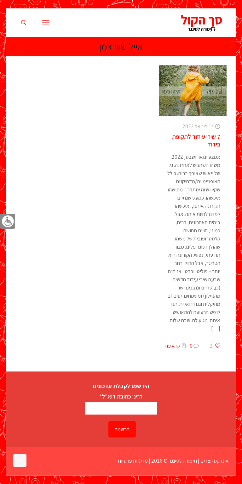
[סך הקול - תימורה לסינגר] (202, 22)
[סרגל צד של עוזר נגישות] (7, 221)
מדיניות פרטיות (133, 460)
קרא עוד (172, 345)
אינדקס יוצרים (214, 460)
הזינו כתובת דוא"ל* (121, 396)
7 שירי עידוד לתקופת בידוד (196, 140)
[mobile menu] (45, 22)
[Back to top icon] (19, 460)
